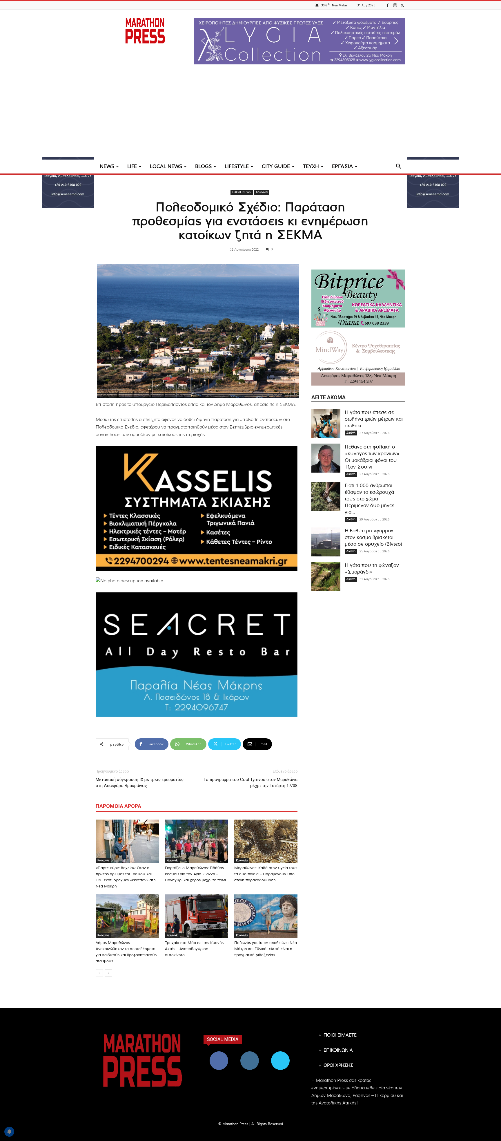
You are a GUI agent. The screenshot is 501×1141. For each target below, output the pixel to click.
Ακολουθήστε (249, 1053)
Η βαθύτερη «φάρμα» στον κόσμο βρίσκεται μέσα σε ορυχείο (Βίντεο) (373, 537)
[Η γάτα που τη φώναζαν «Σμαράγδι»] (325, 576)
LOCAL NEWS (166, 166)
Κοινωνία (262, 192)
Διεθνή (350, 432)
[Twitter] (402, 5)
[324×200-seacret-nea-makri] (196, 654)
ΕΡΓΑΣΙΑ (342, 166)
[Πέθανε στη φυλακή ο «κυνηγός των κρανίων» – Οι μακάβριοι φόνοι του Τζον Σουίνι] (325, 458)
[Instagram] (395, 5)
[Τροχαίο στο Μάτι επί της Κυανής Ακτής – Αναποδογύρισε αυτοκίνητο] (196, 916)
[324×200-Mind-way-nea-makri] (358, 357)
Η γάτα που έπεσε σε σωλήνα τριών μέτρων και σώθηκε (374, 419)
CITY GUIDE (276, 166)
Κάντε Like (219, 1053)
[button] (299, 41)
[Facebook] (387, 5)
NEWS (107, 166)
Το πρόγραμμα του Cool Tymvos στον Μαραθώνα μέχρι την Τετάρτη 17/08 (250, 782)
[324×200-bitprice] (358, 299)
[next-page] (108, 973)
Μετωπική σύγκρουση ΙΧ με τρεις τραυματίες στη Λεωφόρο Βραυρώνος (140, 782)
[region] (299, 41)
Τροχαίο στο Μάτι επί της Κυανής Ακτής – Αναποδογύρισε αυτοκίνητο (194, 949)
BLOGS (203, 166)
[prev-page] (99, 973)
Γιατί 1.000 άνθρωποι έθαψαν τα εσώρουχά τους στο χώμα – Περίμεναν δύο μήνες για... (369, 499)
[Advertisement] (250, 116)
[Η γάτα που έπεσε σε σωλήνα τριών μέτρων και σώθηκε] (325, 423)
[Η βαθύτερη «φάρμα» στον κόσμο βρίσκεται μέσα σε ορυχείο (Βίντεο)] (325, 541)
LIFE (132, 166)
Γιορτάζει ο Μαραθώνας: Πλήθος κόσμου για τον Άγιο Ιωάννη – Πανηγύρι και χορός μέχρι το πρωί (195, 874)
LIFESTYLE (237, 166)
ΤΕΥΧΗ (311, 166)
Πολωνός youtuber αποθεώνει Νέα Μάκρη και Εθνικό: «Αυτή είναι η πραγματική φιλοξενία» (265, 949)
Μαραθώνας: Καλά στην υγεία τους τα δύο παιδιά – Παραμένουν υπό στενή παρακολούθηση (265, 874)
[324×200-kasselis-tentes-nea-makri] (196, 508)
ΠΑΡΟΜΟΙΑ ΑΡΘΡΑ (118, 806)
